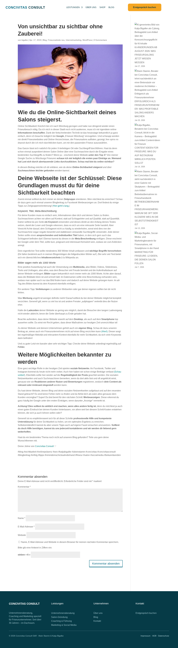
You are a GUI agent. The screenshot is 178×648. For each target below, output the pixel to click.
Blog (45, 40)
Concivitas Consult (44, 446)
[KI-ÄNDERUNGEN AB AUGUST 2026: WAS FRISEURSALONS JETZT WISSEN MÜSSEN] (147, 34)
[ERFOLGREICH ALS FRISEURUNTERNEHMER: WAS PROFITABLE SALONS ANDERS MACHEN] (147, 84)
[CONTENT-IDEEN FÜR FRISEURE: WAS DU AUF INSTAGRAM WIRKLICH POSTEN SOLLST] (147, 134)
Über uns (97, 613)
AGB (154, 636)
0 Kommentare (100, 40)
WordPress (87, 40)
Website (22, 535)
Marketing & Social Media (63, 625)
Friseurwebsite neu (56, 40)
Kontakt (97, 621)
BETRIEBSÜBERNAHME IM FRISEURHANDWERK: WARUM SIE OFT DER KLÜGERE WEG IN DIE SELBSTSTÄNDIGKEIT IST (147, 213)
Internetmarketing (73, 40)
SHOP (102, 7)
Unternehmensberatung (63, 613)
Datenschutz (163, 636)
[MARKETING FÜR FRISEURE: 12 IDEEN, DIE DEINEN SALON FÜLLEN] (147, 240)
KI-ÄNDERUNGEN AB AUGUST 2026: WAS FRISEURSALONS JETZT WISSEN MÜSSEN (146, 55)
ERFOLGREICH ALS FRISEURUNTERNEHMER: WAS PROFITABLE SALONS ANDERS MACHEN (147, 109)
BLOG (111, 7)
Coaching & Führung (61, 621)
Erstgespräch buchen (146, 613)
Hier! (104, 331)
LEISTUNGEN (73, 7)
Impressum (145, 636)
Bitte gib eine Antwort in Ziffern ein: (35, 547)
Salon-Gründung (59, 617)
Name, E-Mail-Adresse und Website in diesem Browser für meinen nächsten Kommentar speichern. (70, 542)
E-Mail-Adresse (26, 526)
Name (21, 518)
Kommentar (24, 487)
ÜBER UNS (91, 7)
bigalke (25, 40)
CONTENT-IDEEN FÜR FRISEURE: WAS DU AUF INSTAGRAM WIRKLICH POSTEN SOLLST (146, 155)
